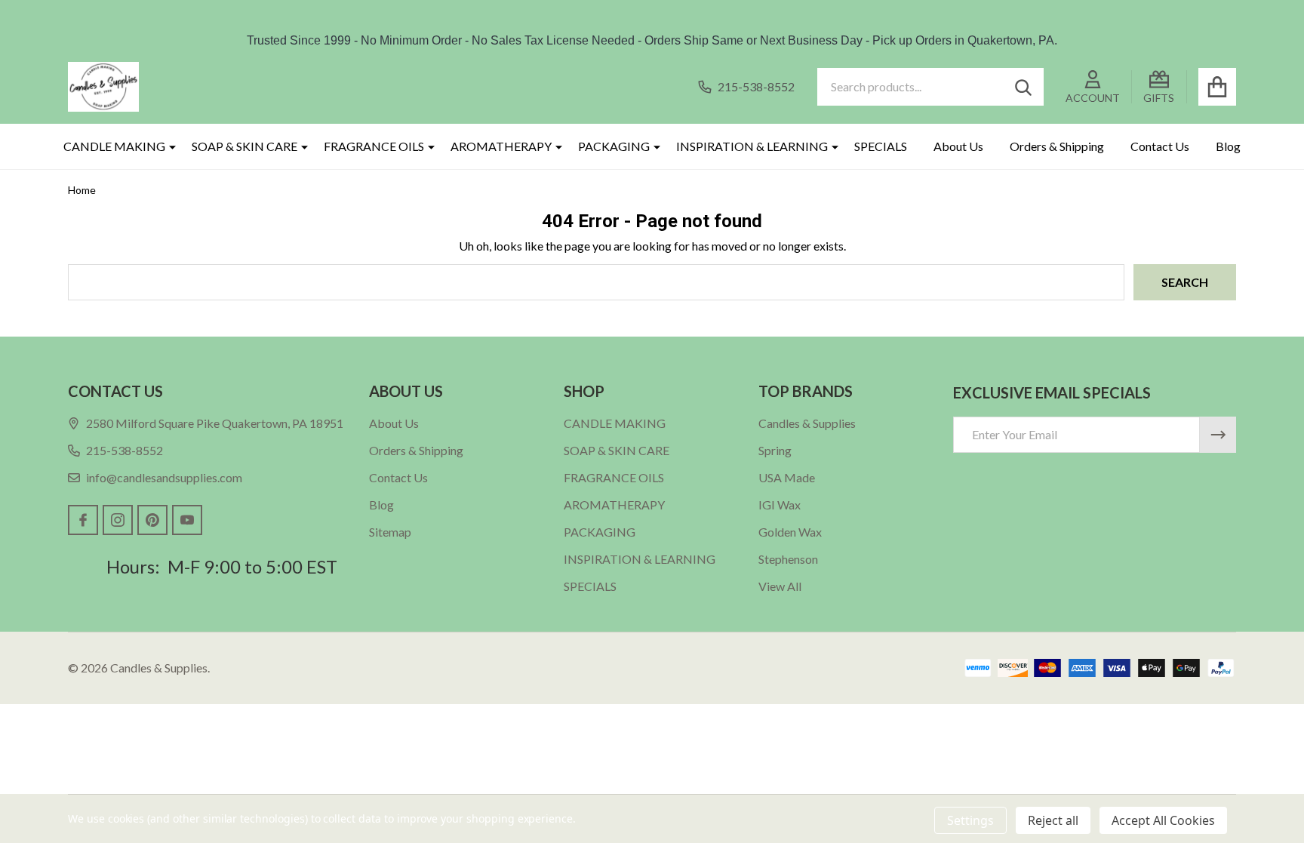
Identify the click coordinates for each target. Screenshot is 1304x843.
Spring (775, 450)
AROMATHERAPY (501, 146)
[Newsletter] (1218, 435)
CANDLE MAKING (114, 146)
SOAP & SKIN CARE (244, 146)
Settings (970, 820)
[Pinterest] (152, 520)
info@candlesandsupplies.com (164, 477)
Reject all (1053, 820)
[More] (167, 146)
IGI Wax (779, 504)
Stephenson (788, 559)
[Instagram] (117, 520)
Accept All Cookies (1163, 820)
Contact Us (1159, 146)
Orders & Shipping (1057, 146)
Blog (1228, 146)
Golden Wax (790, 532)
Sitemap (390, 532)
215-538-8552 (124, 450)
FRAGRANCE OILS (374, 146)
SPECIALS (880, 146)
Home (82, 189)
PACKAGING (614, 146)
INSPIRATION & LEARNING (752, 146)
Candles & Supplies (807, 423)
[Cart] (1217, 87)
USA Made (786, 477)
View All (779, 586)
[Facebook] (83, 520)
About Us (958, 146)
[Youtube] (187, 520)
